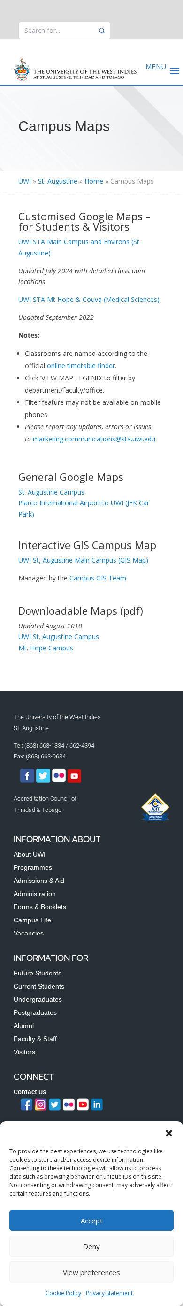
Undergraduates (38, 999)
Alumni (24, 1025)
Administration (35, 893)
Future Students (37, 973)
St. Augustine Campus (51, 491)
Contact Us (30, 1092)
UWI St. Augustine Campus (58, 636)
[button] (169, 1133)
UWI (24, 181)
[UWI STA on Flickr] (60, 780)
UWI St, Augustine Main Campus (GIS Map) (83, 560)
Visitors (24, 1052)
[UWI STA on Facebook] (27, 780)
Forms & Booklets (40, 907)
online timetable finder (81, 365)
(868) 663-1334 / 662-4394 (59, 745)
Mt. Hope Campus (45, 647)
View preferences (91, 1272)
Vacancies (29, 933)
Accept (92, 1220)
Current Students (39, 986)
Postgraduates (35, 1012)
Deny (91, 1246)
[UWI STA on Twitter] (44, 780)
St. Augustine (57, 181)
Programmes (33, 867)
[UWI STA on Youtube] (74, 780)
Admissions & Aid (39, 880)
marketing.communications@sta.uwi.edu (94, 438)
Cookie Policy (63, 1293)
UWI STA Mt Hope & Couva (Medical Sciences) (89, 299)
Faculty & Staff (35, 1039)
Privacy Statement (109, 1293)
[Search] (102, 30)
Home (93, 181)
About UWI (30, 854)
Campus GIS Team (97, 577)
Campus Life (32, 920)
